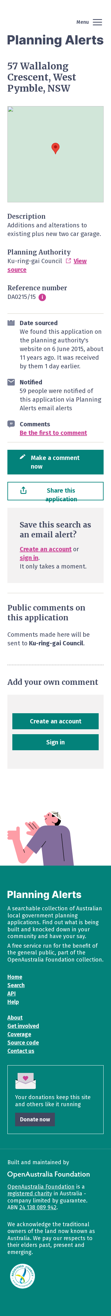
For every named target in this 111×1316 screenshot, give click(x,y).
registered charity (29, 1193)
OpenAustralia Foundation (41, 1186)
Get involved (23, 1026)
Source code (23, 1042)
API (11, 993)
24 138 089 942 (37, 1207)
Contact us (20, 1051)
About (15, 1017)
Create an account (46, 549)
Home (14, 977)
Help (13, 1002)
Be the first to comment (53, 433)
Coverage (19, 1034)
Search (16, 985)
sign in (29, 557)
